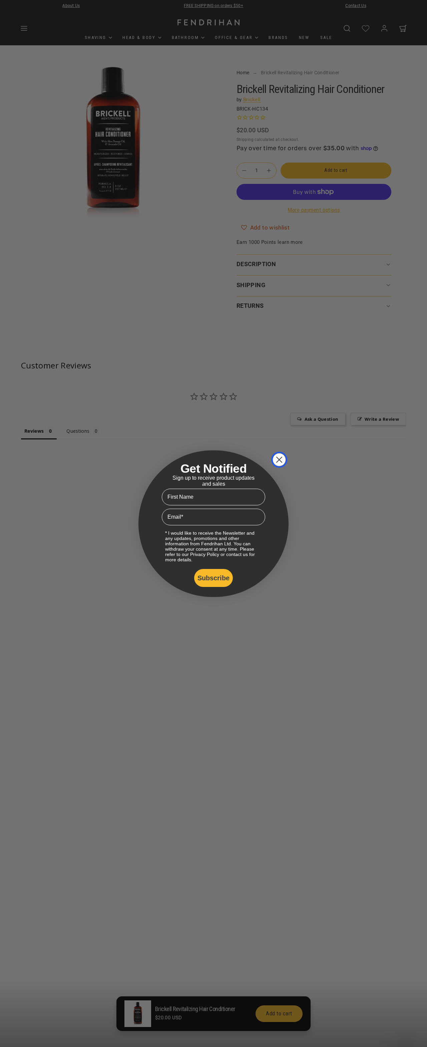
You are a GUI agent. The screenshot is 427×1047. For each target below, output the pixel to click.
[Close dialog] (279, 459)
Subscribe (213, 578)
